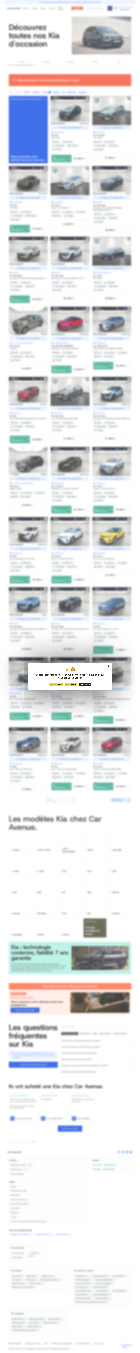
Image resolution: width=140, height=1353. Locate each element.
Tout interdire (71, 684)
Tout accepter (56, 684)
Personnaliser (85, 684)
